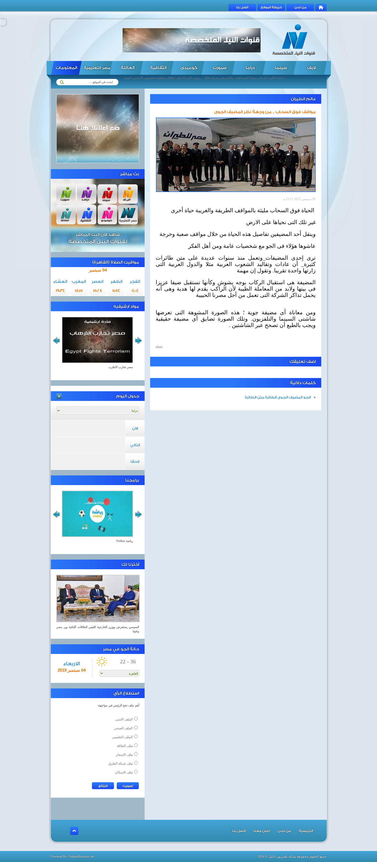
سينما (281, 67)
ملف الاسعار (124, 755)
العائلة (127, 67)
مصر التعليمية (97, 68)
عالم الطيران (303, 99)
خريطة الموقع (271, 7)
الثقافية (158, 67)
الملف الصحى (123, 728)
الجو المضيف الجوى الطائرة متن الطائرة (278, 397)
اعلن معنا (261, 831)
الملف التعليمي (122, 737)
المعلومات (66, 67)
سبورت (220, 67)
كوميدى (188, 67)
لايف (311, 67)
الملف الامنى (124, 719)
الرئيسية (306, 831)
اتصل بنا (242, 7)
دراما (250, 67)
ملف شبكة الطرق (120, 763)
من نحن (300, 7)
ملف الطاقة (125, 746)
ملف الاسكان (124, 772)
